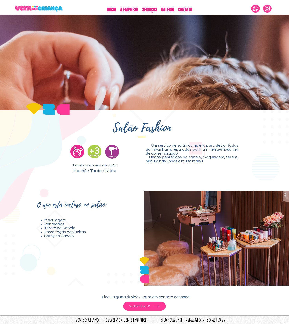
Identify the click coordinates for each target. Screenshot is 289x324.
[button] (149, 10)
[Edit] (255, 9)
